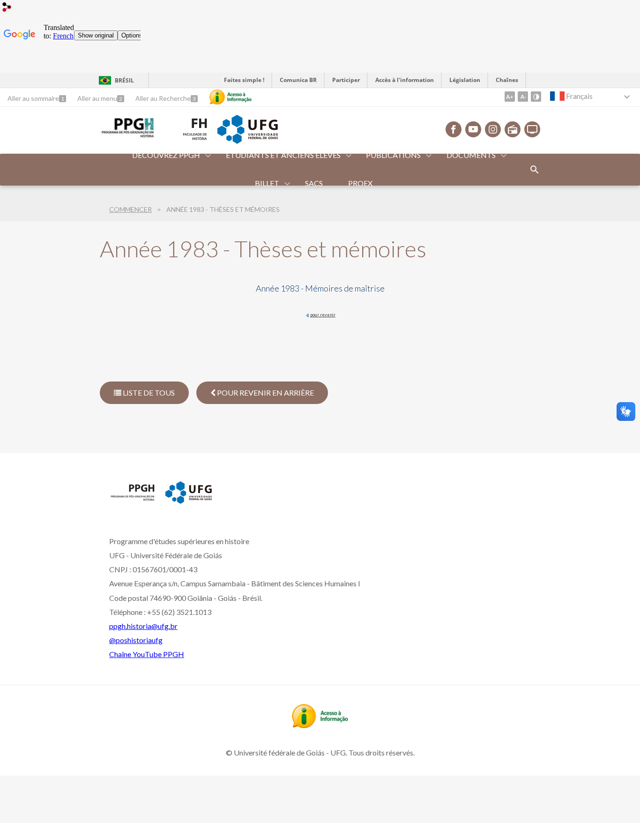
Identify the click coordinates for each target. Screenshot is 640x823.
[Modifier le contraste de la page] (536, 96)
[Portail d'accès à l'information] (320, 725)
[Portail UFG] (247, 140)
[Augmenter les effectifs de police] (510, 96)
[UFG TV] (532, 129)
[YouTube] (473, 129)
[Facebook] (453, 129)
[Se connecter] (7, 8)
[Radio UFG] (513, 129)
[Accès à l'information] (230, 97)
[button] (167, 156)
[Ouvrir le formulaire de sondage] (534, 169)
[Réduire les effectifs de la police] (523, 96)
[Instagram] (493, 129)
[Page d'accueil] (127, 137)
